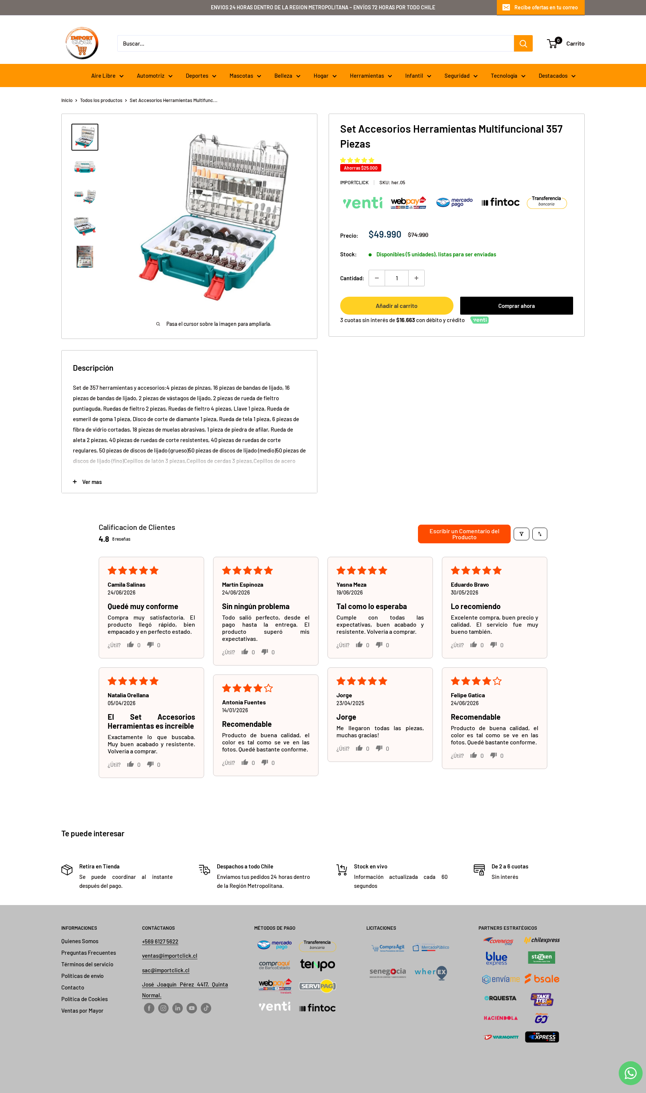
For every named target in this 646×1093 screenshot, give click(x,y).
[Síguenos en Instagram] (163, 1007)
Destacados (553, 75)
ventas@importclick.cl (169, 955)
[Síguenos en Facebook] (149, 1007)
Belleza (283, 75)
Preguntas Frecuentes (88, 952)
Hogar (321, 75)
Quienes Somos (79, 941)
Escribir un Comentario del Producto (464, 533)
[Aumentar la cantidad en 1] (416, 278)
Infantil (414, 75)
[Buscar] (523, 43)
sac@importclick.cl (166, 970)
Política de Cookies (84, 998)
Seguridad (457, 75)
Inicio (67, 100)
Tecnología (504, 75)
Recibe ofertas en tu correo (546, 7)
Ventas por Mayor (82, 1010)
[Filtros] (521, 534)
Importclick (354, 182)
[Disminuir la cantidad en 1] (377, 278)
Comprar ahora (516, 305)
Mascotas (241, 75)
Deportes (197, 75)
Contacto (72, 987)
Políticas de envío (82, 975)
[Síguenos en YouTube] (192, 1007)
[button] (357, 160)
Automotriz (150, 75)
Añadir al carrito (397, 305)
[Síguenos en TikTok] (206, 1007)
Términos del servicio (87, 964)
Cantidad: (352, 278)
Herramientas (367, 75)
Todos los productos (101, 100)
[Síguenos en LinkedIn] (177, 1007)
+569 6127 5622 (160, 941)
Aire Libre (103, 75)
